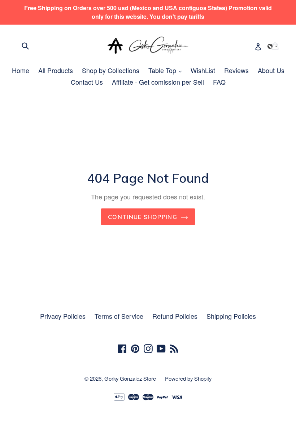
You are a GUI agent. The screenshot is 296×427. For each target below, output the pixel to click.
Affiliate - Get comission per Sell (158, 81)
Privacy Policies (63, 316)
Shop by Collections (110, 70)
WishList (203, 70)
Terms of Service (119, 316)
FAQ (219, 81)
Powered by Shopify (188, 378)
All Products (55, 70)
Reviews (236, 70)
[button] (272, 46)
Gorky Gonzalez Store (130, 378)
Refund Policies (174, 316)
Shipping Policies (231, 316)
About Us (271, 70)
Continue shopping (142, 216)
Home (20, 70)
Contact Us (87, 81)
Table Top (166, 70)
